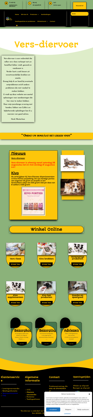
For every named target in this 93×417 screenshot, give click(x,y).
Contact (52, 21)
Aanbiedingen (46, 14)
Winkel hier (15, 264)
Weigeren (68, 409)
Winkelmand (41, 21)
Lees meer (22, 343)
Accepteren (53, 409)
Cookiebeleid (67, 413)
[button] (89, 394)
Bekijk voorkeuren (83, 409)
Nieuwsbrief (79, 5)
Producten (33, 14)
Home (17, 14)
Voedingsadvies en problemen (25, 21)
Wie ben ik (24, 14)
